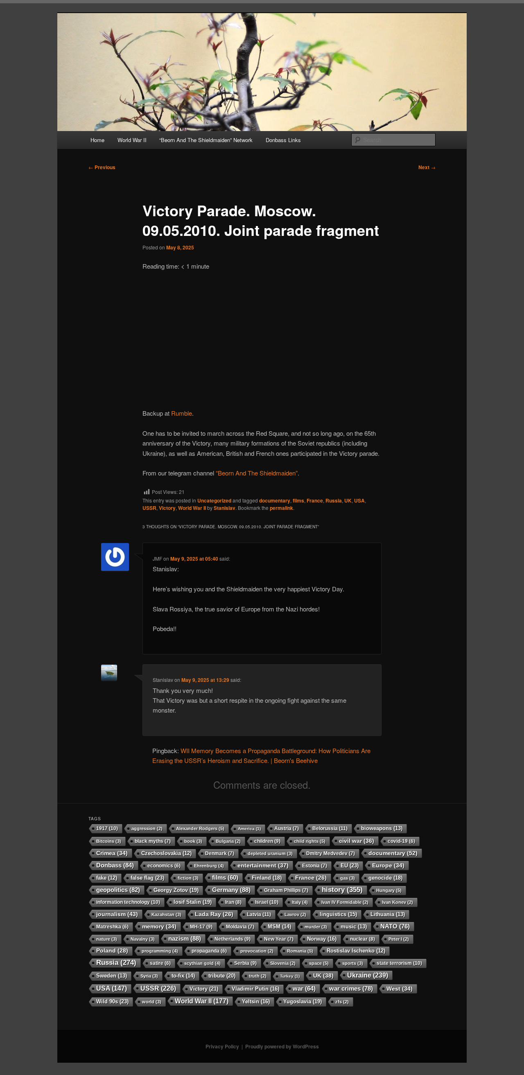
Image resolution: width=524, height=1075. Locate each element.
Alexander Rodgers (200, 828)
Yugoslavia (302, 1001)
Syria (149, 975)
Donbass (115, 865)
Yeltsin (256, 1001)
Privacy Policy (222, 1046)
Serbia (245, 963)
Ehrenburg (209, 865)
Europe (388, 865)
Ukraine (367, 975)
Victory (167, 507)
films (298, 500)
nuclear (362, 939)
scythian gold (202, 963)
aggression (147, 828)
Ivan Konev (397, 902)
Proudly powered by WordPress (282, 1046)
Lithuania (387, 914)
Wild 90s (112, 1001)
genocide (385, 878)
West (399, 988)
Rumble (181, 413)
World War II (132, 140)
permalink (281, 507)
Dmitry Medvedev (330, 853)
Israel (266, 902)
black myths (153, 841)
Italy (300, 902)
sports (352, 963)
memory (159, 926)
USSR (149, 507)
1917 (107, 828)
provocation (256, 950)
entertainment (263, 865)
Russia (333, 500)
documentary (274, 500)
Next (427, 167)
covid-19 (401, 841)
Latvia (259, 914)
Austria (286, 828)
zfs (342, 1001)
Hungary (389, 890)
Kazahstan (166, 914)
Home (97, 140)
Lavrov (295, 914)
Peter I (398, 939)
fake (106, 878)
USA (359, 500)
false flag (147, 878)
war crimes (351, 988)
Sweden (111, 976)
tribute (221, 976)
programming (160, 950)
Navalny (143, 939)
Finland (267, 878)
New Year (279, 939)
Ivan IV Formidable (344, 902)
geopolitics (118, 889)
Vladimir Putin (255, 989)
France (315, 500)
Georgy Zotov (176, 890)
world (151, 1001)
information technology (128, 902)
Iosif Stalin (193, 902)
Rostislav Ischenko (356, 951)
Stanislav (224, 507)
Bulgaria (228, 841)
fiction (188, 878)
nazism (184, 938)
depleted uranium (270, 853)
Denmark (219, 853)
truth (258, 975)
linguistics (338, 914)
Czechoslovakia (166, 853)
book (193, 841)
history (342, 890)
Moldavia (240, 927)
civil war (356, 840)
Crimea (112, 853)
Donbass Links (283, 140)
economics (164, 865)
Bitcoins (108, 841)
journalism (117, 914)
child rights (309, 841)
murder (316, 926)
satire (160, 963)
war (304, 988)
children (267, 841)
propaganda (209, 950)
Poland (112, 951)
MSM (279, 926)
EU (350, 865)
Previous (101, 167)
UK (348, 500)
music (354, 927)
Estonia (314, 866)
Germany (231, 889)
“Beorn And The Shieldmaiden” (257, 472)
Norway (322, 939)
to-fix (183, 976)
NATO (395, 926)
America (249, 828)
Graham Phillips (286, 890)
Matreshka (112, 926)
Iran (233, 902)
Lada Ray (214, 914)
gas (347, 878)
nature (106, 939)
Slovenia (283, 963)
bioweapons (381, 828)
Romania (300, 950)
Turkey (290, 976)
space (319, 963)
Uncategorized (214, 500)
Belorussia (330, 828)
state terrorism (399, 963)
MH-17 (201, 927)
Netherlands (233, 939)
